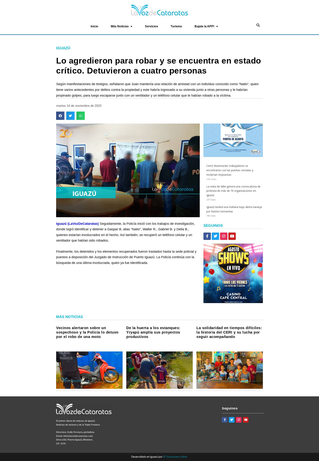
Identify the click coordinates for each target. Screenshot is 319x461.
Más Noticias (120, 26)
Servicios (151, 26)
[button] (258, 25)
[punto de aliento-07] (233, 156)
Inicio (94, 26)
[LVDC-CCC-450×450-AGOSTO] (233, 302)
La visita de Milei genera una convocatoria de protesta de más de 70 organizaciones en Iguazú (233, 191)
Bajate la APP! (204, 26)
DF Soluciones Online (175, 456)
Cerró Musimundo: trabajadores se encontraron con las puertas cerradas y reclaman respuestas (229, 170)
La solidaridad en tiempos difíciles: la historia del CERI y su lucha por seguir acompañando (229, 332)
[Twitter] (215, 236)
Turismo (176, 26)
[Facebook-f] (207, 236)
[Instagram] (223, 236)
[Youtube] (232, 236)
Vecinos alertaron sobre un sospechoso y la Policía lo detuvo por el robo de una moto (87, 332)
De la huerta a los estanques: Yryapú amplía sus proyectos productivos (153, 332)
